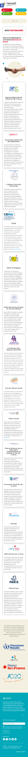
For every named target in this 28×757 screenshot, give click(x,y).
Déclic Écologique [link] (14, 268)
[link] (2, 5)
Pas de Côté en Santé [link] (13, 388)
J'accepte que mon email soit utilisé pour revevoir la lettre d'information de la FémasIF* (12, 727)
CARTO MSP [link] (22, 10)
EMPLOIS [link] (7, 10)
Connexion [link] (22, 13)
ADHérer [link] (7, 13)
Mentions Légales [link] (20, 751)
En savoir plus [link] (17, 249)
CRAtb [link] (13, 223)
